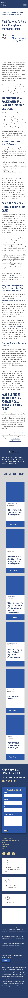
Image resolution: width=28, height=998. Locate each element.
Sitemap (8, 957)
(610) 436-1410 (15, 439)
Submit (6, 830)
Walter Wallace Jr (15, 251)
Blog (3, 848)
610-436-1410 (9, 780)
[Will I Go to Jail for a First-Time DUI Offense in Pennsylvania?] (15, 538)
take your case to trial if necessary (12, 326)
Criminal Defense (7, 838)
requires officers (15, 178)
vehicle (5, 170)
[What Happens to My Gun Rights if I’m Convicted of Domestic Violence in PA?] (15, 585)
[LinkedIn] (8, 853)
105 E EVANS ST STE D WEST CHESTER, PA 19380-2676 (13, 869)
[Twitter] (13, 853)
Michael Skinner (19, 38)
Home (3, 12)
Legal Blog (9, 12)
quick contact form (15, 441)
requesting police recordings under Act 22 (14, 301)
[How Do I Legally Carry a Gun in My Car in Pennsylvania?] (15, 632)
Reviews (4, 846)
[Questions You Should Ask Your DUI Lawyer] (15, 725)
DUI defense (10, 275)
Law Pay (6, 961)
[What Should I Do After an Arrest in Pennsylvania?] (15, 492)
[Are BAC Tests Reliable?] (15, 678)
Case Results (5, 844)
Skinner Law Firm (19, 433)
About (3, 842)
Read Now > (13, 524)
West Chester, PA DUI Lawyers (11, 840)
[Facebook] (4, 853)
